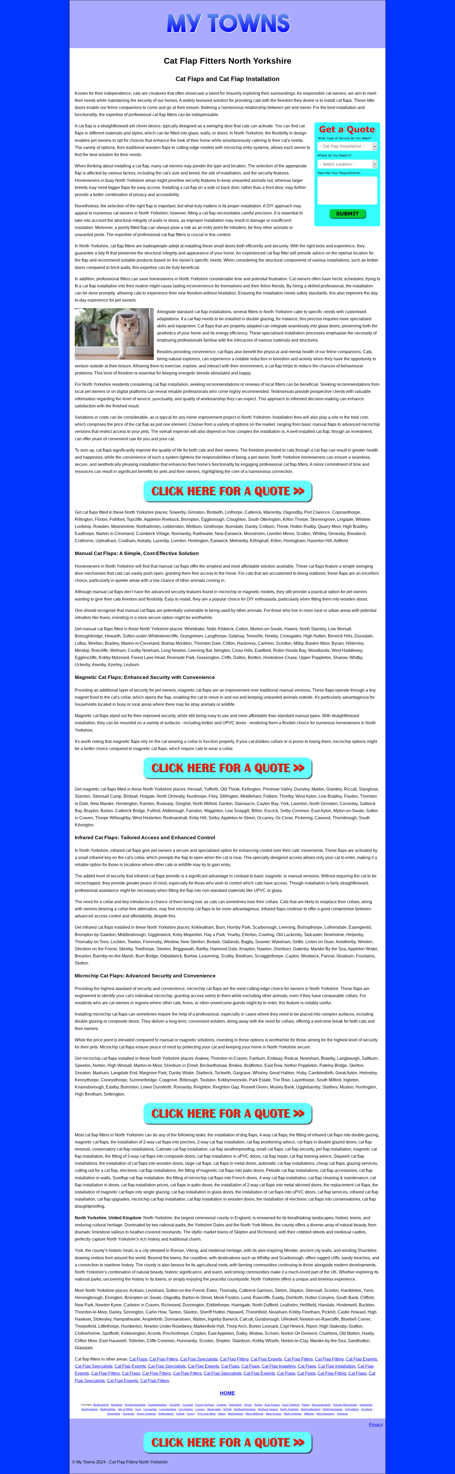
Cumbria (221, 1404)
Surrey (191, 1413)
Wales (221, 1413)
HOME (227, 1393)
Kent (138, 1409)
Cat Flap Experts (266, 1359)
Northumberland (310, 1409)
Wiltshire (309, 1413)
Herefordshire (89, 1409)
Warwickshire (235, 1413)
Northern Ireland (268, 1409)
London (200, 1409)
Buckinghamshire (135, 1404)
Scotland (366, 1409)
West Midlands (254, 1413)
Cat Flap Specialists (199, 1359)
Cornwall (187, 1404)
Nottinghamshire (333, 1409)
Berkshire (116, 1404)
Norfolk (227, 1409)
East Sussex (272, 1404)
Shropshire (113, 1413)
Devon (248, 1404)
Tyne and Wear (206, 1413)
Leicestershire (167, 1409)
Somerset (128, 1413)
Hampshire (366, 1404)
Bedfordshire (101, 1404)
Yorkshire (342, 1413)
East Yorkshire (291, 1404)
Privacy (376, 1424)
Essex (305, 1404)
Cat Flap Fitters (163, 1359)
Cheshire (174, 1404)
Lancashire (150, 1409)
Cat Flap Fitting (234, 1359)
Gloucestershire (321, 1404)
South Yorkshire (146, 1413)
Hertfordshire (108, 1409)
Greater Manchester (345, 1404)
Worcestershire (325, 1413)
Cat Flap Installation (336, 1366)
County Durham (204, 1404)
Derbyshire (235, 1404)
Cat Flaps (138, 1359)
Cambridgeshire (157, 1404)
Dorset (258, 1404)
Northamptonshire (245, 1409)
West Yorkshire (293, 1413)
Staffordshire (166, 1413)
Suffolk (180, 1413)
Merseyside (214, 1409)
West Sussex (273, 1413)
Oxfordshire (352, 1409)
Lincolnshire (186, 1409)
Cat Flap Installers (279, 1366)
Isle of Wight (125, 1409)
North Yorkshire (289, 1409)
